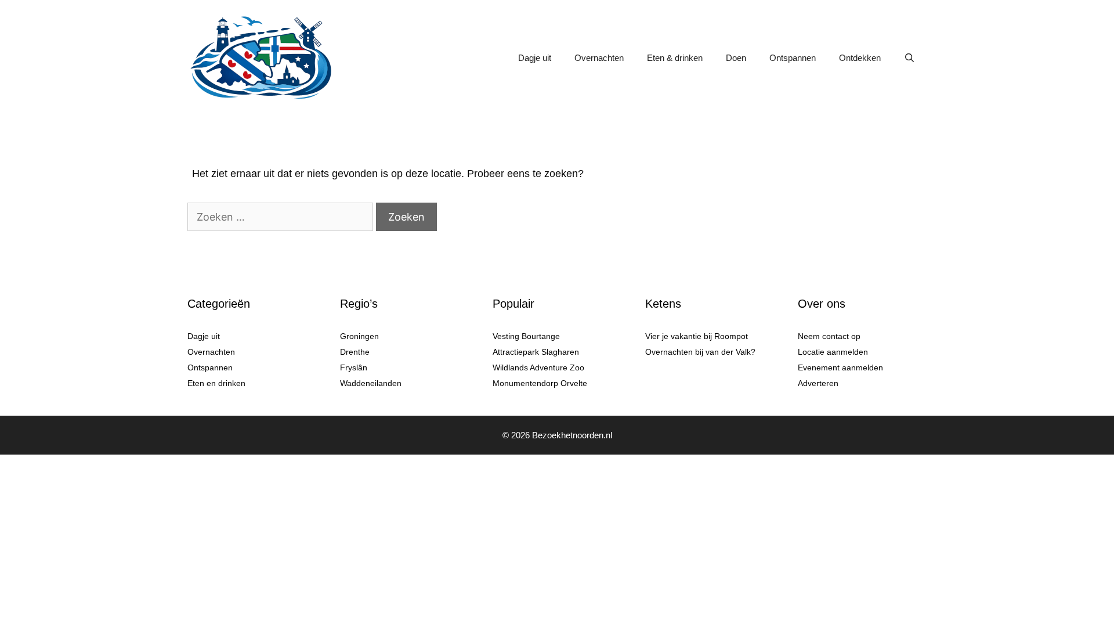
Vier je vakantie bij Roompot (696, 336)
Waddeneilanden (371, 383)
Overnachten (599, 58)
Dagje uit (534, 58)
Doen (736, 58)
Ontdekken (860, 58)
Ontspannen (792, 58)
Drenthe (355, 351)
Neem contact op (829, 336)
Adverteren (818, 383)
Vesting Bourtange (526, 336)
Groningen (359, 336)
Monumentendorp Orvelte (540, 383)
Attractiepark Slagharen (536, 351)
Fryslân (353, 367)
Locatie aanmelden (833, 351)
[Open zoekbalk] (909, 58)
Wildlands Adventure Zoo (538, 367)
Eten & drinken (675, 58)
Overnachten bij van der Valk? (700, 351)
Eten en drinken (216, 383)
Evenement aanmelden (840, 367)
